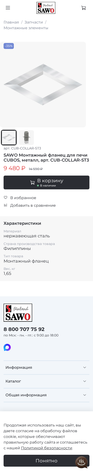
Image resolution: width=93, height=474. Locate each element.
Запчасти (34, 22)
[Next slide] (79, 84)
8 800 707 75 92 (24, 329)
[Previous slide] (6, 84)
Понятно (46, 461)
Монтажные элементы (26, 28)
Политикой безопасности (46, 448)
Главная (11, 22)
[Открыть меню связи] (81, 462)
